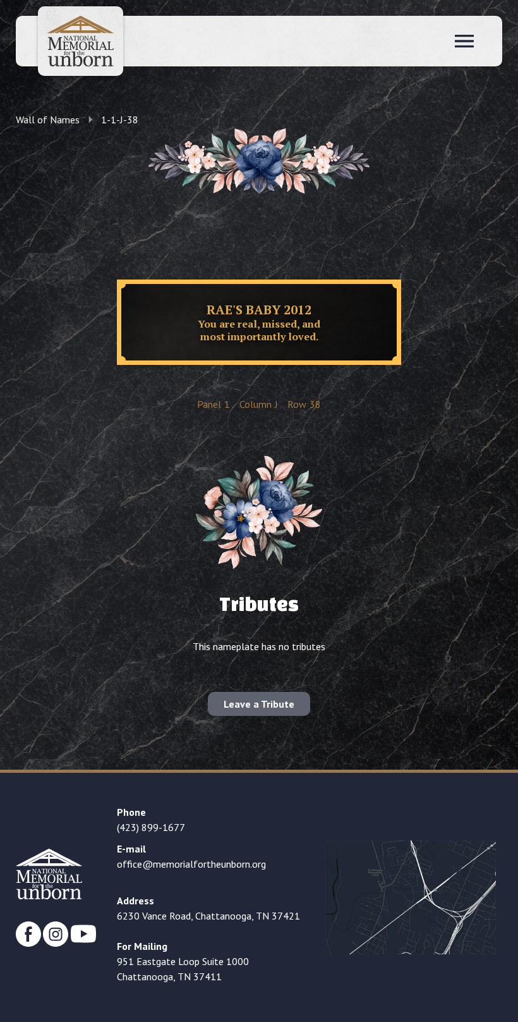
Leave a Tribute (259, 704)
